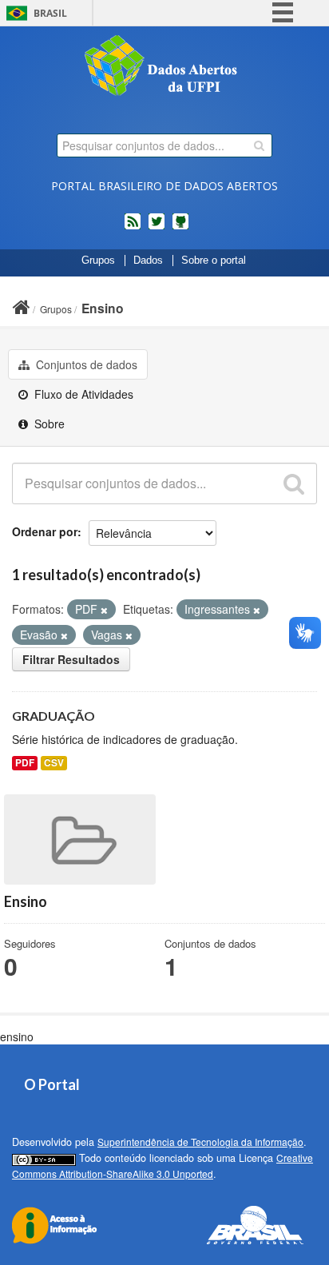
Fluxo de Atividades (82, 394)
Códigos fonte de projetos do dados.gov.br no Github (180, 227)
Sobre (48, 424)
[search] (259, 145)
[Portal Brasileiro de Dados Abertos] (164, 67)
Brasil (50, 13)
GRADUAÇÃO (53, 715)
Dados (148, 260)
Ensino (102, 308)
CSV (54, 763)
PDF (24, 763)
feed (133, 227)
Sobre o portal (213, 260)
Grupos (98, 260)
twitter (156, 227)
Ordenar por (44, 531)
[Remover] (104, 609)
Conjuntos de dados (85, 364)
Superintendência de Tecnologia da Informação (200, 1141)
